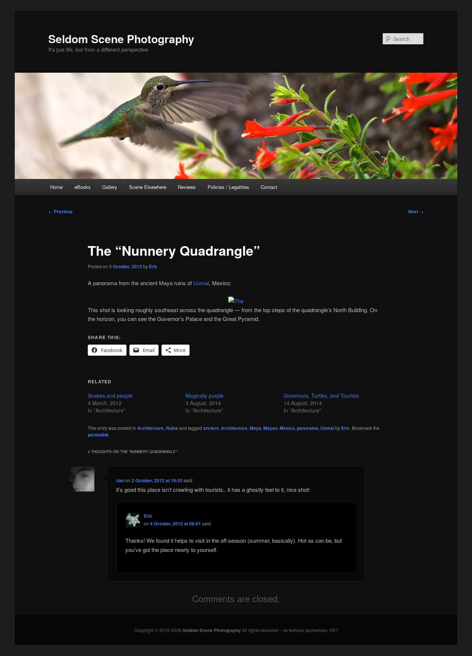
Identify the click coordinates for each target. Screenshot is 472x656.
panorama (307, 428)
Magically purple (204, 395)
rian (120, 480)
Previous (60, 211)
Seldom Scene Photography (121, 38)
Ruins (172, 428)
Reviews (187, 186)
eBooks (82, 186)
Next (416, 211)
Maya (255, 428)
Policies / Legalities (228, 186)
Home (56, 186)
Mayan (270, 428)
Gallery (109, 186)
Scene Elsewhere (147, 186)
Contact (269, 186)
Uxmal (201, 283)
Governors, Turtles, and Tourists (321, 395)
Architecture (150, 428)
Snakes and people (110, 395)
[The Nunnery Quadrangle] (235, 301)
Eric (153, 266)
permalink (98, 434)
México (287, 428)
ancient (211, 428)
